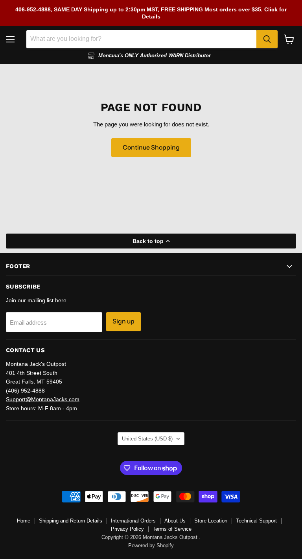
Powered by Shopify (151, 545)
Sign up (123, 321)
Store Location (210, 521)
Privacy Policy (127, 529)
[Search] (267, 39)
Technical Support (256, 521)
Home (23, 521)
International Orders (133, 521)
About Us (175, 521)
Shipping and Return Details (70, 521)
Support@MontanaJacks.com (42, 399)
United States (147, 439)
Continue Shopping (151, 147)
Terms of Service (172, 529)
